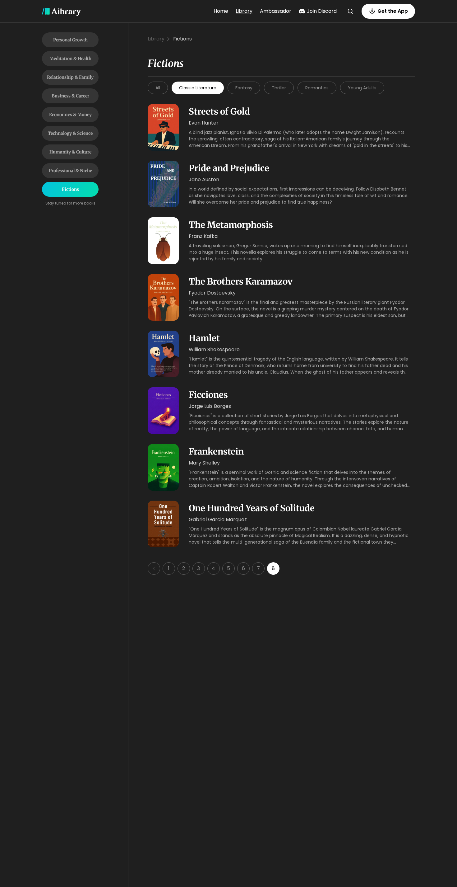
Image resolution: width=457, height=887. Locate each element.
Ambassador (275, 11)
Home (221, 11)
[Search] (350, 11)
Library (244, 11)
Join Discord (322, 11)
